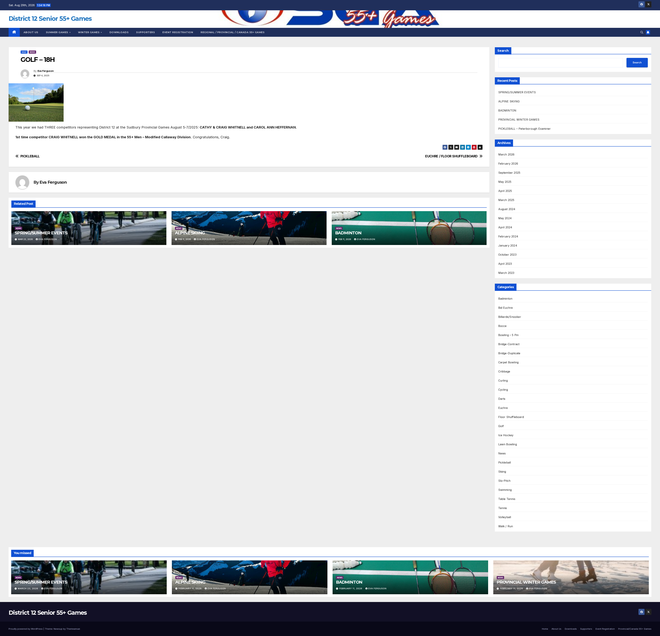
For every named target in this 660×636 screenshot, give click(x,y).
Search (503, 51)
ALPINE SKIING (190, 232)
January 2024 (507, 245)
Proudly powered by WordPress (26, 628)
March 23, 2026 (28, 588)
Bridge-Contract (509, 344)
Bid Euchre (505, 307)
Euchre (503, 408)
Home (545, 628)
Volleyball (504, 517)
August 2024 (506, 209)
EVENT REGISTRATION (177, 32)
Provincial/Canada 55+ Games (634, 628)
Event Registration (605, 628)
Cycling (503, 389)
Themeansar (73, 628)
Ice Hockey (506, 435)
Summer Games (57, 32)
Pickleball (504, 462)
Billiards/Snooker (509, 317)
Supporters (145, 32)
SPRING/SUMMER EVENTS (41, 232)
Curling (503, 380)
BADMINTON (348, 232)
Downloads (571, 628)
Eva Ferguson (45, 70)
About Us (31, 32)
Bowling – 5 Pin (508, 335)
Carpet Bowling (508, 362)
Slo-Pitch (504, 480)
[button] (641, 32)
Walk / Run (505, 526)
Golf (24, 52)
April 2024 (505, 227)
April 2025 (505, 191)
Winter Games (89, 32)
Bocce (502, 326)
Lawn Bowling (507, 444)
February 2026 (508, 163)
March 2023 (506, 273)
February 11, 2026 (190, 588)
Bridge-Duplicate (509, 353)
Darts (501, 398)
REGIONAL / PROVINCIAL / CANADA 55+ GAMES (233, 32)
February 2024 (508, 236)
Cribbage (504, 371)
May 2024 (505, 218)
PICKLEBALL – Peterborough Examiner (524, 128)
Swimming (505, 490)
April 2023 (505, 263)
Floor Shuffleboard (511, 417)
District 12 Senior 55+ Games (50, 18)
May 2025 (505, 181)
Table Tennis (506, 499)
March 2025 (506, 200)
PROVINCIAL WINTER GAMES (519, 119)
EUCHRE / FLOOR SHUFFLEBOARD (451, 156)
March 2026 (506, 154)
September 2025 (509, 172)
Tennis (502, 508)
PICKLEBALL (30, 156)
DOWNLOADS (119, 32)
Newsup (58, 628)
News (32, 52)
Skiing (502, 471)
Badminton (505, 298)
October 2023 (507, 254)
